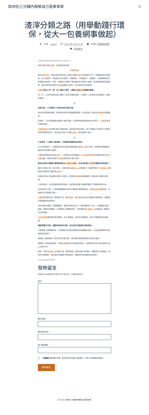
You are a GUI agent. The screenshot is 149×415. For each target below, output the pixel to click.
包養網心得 (104, 168)
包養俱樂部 (42, 129)
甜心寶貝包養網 (70, 163)
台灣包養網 (42, 217)
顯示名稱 (42, 319)
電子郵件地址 (44, 332)
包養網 (52, 65)
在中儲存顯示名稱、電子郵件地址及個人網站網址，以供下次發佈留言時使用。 (73, 358)
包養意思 (80, 75)
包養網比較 (79, 90)
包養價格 (73, 70)
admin (54, 44)
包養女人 (75, 132)
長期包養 (45, 75)
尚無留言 (78, 48)
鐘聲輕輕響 (103, 44)
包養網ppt (81, 147)
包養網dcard (74, 168)
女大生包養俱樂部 (86, 155)
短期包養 (56, 155)
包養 (91, 163)
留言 (40, 281)
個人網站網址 (43, 345)
